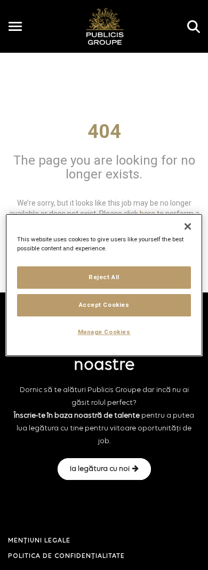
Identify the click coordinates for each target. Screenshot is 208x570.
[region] (104, 285)
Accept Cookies (104, 304)
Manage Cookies (104, 332)
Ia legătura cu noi (100, 469)
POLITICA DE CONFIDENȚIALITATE (66, 556)
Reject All (104, 277)
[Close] (187, 226)
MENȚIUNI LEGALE (39, 541)
